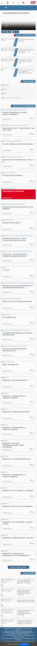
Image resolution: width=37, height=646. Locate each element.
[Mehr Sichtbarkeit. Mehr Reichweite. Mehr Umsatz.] (18, 7)
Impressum (17, 631)
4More (33, 638)
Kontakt (12, 631)
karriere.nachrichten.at (11, 635)
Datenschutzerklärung (26, 631)
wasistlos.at (27, 638)
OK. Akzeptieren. (24, 644)
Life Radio (20, 635)
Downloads (7, 631)
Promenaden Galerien (7, 638)
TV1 (3, 635)
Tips (22, 638)
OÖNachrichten (27, 635)
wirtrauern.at (18, 639)
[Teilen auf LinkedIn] (7, 31)
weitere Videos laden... (18, 567)
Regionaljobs (17, 638)
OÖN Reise (22, 636)
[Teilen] (12, 31)
